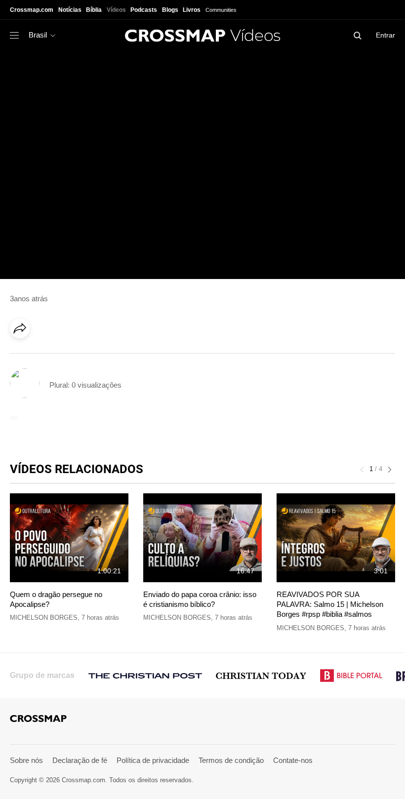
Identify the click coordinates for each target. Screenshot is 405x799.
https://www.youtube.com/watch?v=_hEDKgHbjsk (86, 55)
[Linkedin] (43, 356)
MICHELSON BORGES (44, 617)
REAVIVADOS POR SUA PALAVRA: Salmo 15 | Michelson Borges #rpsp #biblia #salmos (330, 604)
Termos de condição (231, 760)
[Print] (104, 356)
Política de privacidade (153, 760)
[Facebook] (23, 356)
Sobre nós (26, 760)
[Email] (83, 356)
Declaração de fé (79, 760)
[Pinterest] (63, 356)
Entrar (385, 35)
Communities (221, 10)
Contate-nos (293, 760)
